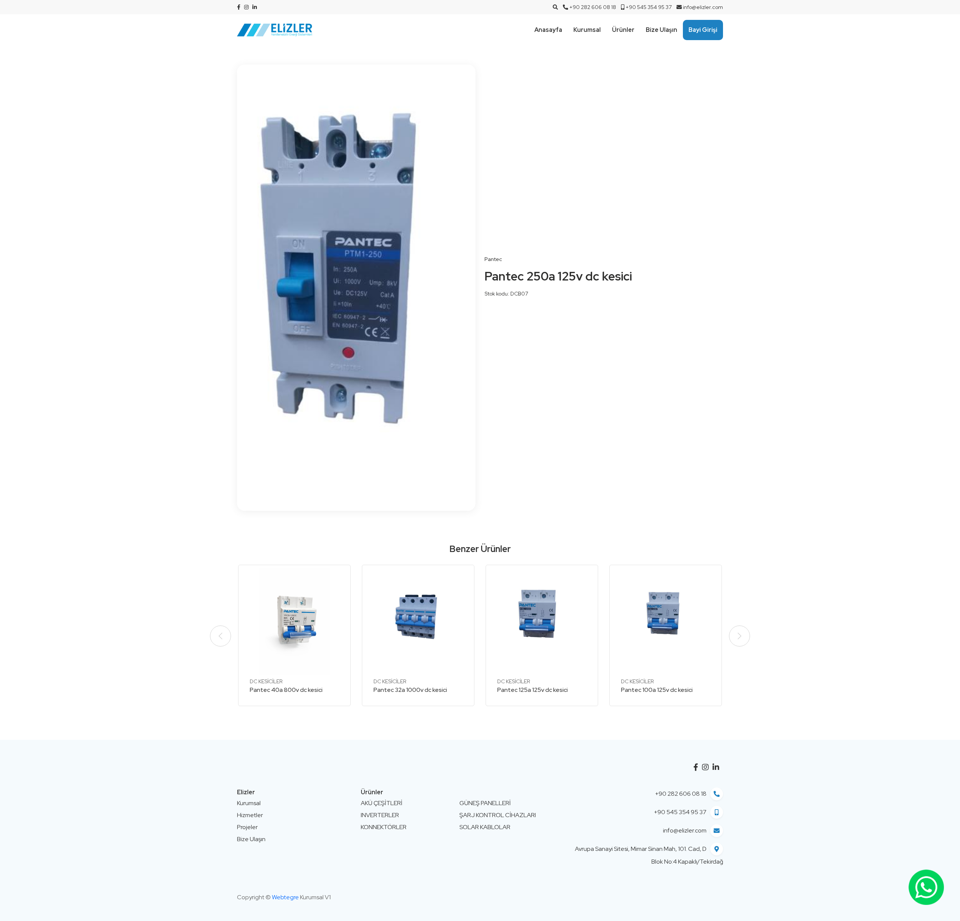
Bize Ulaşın (661, 30)
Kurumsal (587, 30)
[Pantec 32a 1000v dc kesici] (418, 621)
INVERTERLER (380, 815)
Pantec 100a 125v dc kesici (657, 690)
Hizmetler (250, 815)
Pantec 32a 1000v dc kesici (410, 690)
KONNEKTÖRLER (383, 827)
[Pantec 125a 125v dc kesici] (542, 621)
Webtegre (285, 897)
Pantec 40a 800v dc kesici (286, 690)
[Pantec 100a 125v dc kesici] (666, 621)
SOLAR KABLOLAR (484, 827)
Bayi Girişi (702, 30)
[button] (739, 636)
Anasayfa (548, 30)
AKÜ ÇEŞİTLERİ (381, 803)
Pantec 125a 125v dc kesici (532, 690)
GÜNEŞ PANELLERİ (485, 803)
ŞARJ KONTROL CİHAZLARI (497, 815)
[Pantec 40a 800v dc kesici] (294, 621)
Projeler (247, 827)
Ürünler (623, 30)
